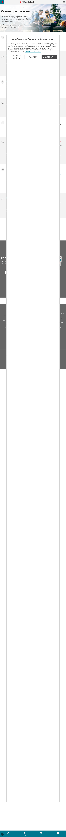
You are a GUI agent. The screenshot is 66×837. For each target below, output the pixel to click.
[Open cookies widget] (2, 834)
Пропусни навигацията (54, 2)
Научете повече (5, 266)
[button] (64, 2)
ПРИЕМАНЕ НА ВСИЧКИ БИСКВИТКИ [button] (49, 57)
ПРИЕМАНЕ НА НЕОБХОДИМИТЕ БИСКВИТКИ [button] (16, 57)
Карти (17, 7)
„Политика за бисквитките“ (33, 51)
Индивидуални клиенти (7, 7)
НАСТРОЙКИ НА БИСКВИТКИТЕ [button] (32, 57)
